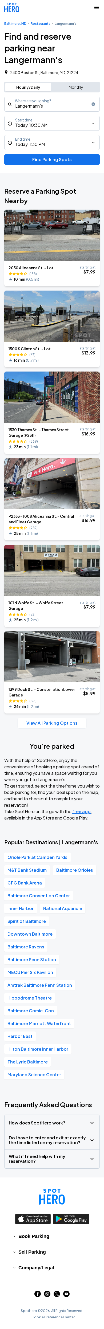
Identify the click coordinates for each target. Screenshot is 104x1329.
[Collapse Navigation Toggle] (96, 7)
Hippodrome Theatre (29, 998)
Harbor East (20, 1036)
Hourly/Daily (28, 87)
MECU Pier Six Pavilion (30, 972)
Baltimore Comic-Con (30, 1010)
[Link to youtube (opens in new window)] (66, 1295)
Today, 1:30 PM (30, 144)
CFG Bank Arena (24, 883)
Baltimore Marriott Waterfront (39, 1023)
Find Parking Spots (52, 159)
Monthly (76, 87)
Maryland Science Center (34, 1074)
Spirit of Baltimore (26, 921)
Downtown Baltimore (30, 934)
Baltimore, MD (15, 24)
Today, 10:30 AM (31, 125)
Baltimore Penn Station (31, 959)
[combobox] (52, 104)
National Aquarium (62, 908)
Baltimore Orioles (74, 870)
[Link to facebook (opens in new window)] (37, 1295)
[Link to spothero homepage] (52, 1196)
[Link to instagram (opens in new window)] (47, 1295)
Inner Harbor (20, 908)
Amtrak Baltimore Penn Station (39, 985)
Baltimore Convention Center (38, 895)
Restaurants (40, 24)
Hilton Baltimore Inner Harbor (37, 1049)
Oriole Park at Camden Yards (37, 857)
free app (81, 811)
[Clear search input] (93, 104)
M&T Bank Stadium (27, 870)
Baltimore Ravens (25, 946)
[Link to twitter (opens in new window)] (57, 1295)
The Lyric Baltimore (27, 1062)
